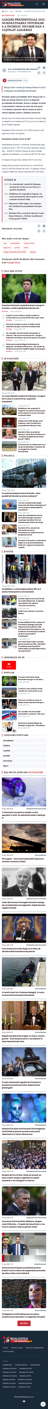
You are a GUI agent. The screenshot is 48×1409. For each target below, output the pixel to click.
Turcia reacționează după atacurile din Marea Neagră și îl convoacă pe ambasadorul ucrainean (32, 506)
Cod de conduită (8, 1351)
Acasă (6, 11)
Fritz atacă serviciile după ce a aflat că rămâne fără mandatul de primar (21, 950)
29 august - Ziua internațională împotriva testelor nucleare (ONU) (23, 860)
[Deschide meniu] (43, 4)
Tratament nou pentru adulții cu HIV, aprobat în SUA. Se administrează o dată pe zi (23, 815)
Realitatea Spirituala (25, 1383)
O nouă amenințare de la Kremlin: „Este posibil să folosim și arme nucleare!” (21, 494)
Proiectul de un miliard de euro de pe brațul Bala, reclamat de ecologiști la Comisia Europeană (32, 448)
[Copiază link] (39, 68)
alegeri (33, 252)
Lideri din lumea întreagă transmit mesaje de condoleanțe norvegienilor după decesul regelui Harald (23, 905)
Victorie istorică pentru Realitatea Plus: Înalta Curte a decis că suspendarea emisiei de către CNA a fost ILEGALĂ (23, 1270)
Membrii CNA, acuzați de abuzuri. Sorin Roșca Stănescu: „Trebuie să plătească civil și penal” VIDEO (26, 216)
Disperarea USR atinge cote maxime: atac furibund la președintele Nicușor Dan (25, 206)
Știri (11, 11)
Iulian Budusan (40, 1264)
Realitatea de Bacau (9, 1383)
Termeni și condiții (17, 1348)
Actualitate (18, 11)
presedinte (15, 243)
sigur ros (7, 247)
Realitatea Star (35, 1365)
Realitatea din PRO (24, 1387)
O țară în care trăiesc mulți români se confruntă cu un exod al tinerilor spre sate (25, 316)
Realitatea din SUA (25, 1368)
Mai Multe (24, 1323)
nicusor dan (29, 243)
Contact (5, 1348)
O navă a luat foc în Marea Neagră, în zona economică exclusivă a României (23, 993)
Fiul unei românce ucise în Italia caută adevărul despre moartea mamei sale (23, 325)
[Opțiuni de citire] (43, 1404)
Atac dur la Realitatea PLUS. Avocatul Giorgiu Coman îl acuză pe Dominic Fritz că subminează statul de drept (30, 518)
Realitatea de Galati (9, 1387)
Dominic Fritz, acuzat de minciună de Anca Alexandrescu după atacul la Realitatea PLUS (31, 531)
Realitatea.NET (7, 1365)
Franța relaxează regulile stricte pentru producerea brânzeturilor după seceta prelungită (21, 1085)
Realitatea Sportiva (21, 1365)
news (26, 247)
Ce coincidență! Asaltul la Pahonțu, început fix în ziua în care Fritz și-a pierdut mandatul (25, 187)
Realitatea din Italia (9, 1379)
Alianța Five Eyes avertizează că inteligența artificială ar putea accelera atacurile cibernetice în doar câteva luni (23, 1131)
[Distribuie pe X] (44, 73)
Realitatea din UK (25, 1376)
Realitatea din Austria (10, 1376)
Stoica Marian (40, 855)
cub (5, 243)
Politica (5, 311)
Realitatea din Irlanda (10, 1368)
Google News (13, 262)
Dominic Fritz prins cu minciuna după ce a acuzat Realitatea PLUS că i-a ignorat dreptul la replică (32, 544)
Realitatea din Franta (9, 1372)
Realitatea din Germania (27, 69)
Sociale (9, 320)
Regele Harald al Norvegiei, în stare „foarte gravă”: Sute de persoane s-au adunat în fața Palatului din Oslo (23, 1039)
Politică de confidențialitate (34, 1348)
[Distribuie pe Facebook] (44, 68)
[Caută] (36, 4)
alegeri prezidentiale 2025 (14, 252)
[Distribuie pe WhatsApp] (39, 73)
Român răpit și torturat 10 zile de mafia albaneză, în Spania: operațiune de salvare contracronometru (31, 602)
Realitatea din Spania (25, 1379)
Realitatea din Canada (26, 1372)
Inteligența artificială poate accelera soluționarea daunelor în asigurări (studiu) (23, 1315)
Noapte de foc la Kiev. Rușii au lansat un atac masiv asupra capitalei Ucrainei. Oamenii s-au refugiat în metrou (21, 1178)
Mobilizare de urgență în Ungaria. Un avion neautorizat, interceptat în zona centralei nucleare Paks (26, 197)
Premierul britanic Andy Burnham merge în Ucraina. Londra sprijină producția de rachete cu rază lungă (23, 308)
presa (17, 247)
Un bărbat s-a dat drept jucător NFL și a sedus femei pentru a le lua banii (21, 590)
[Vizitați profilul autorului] (4, 70)
